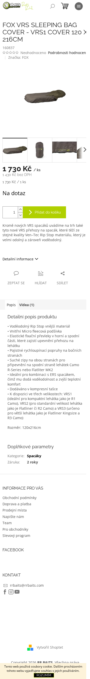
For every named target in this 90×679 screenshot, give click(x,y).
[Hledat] (53, 6)
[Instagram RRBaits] (11, 591)
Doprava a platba (16, 504)
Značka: (18, 57)
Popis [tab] (11, 304)
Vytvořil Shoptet (50, 647)
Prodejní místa (14, 510)
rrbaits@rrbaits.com (27, 585)
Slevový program (16, 535)
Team (7, 522)
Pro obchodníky (15, 529)
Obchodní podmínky (19, 497)
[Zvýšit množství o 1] (20, 209)
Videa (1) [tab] (26, 304)
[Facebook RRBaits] (5, 591)
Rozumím (43, 675)
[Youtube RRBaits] (17, 591)
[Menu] (79, 6)
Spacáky (34, 455)
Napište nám (13, 516)
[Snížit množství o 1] (20, 215)
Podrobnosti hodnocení (67, 52)
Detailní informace (18, 259)
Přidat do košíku (48, 212)
